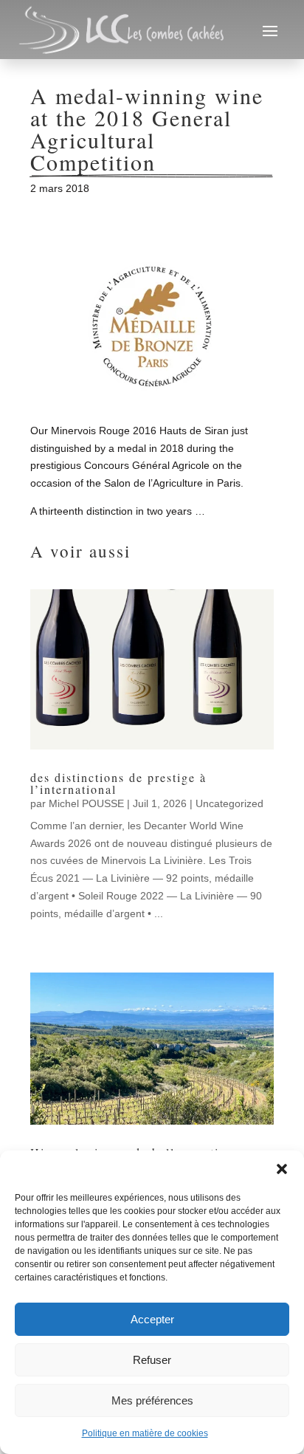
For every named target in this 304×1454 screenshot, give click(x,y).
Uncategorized (229, 803)
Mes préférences (152, 1400)
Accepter (152, 1319)
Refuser (152, 1360)
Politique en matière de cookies (145, 1433)
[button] (281, 1169)
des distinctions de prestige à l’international (118, 783)
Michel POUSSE (86, 803)
